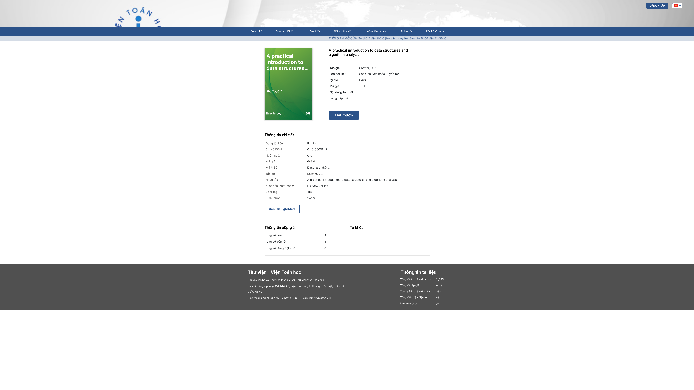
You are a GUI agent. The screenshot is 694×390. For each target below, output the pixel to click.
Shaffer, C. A (315, 174)
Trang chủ (256, 31)
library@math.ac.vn (320, 297)
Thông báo (407, 31)
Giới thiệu (315, 31)
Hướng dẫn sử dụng (376, 31)
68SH (311, 161)
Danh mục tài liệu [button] (285, 31)
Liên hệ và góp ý (435, 31)
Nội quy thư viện (343, 31)
